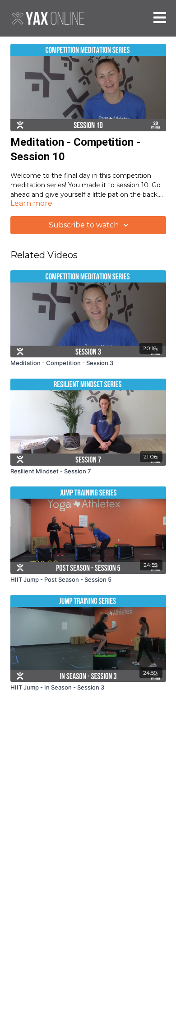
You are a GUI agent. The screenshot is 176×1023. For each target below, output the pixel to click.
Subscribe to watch (84, 225)
